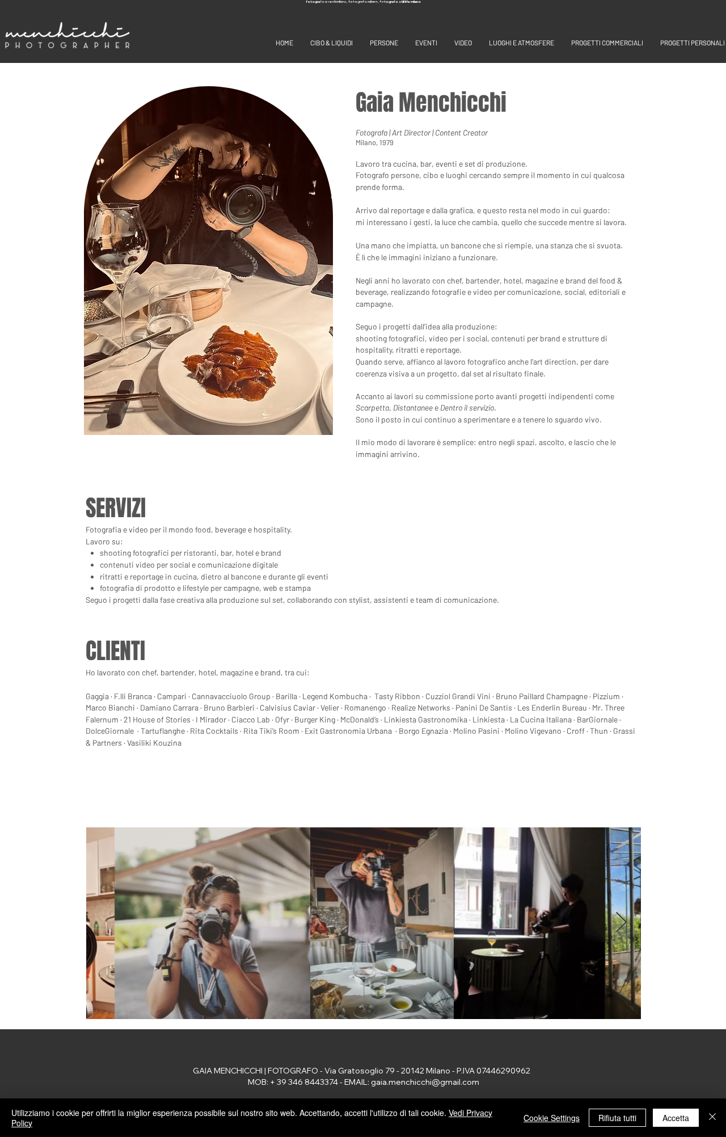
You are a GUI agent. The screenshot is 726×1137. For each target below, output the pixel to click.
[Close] (712, 1118)
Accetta (675, 1117)
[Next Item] (621, 923)
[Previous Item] (105, 923)
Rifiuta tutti (617, 1117)
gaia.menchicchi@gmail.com (425, 1082)
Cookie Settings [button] (552, 1117)
